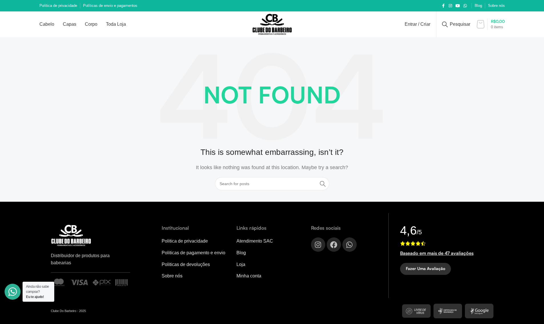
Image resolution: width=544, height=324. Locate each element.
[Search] (322, 183)
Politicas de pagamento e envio (193, 252)
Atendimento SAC (254, 241)
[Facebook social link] (443, 6)
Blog (241, 252)
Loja (240, 264)
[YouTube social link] (458, 6)
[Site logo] (272, 23)
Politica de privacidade (185, 241)
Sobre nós (172, 275)
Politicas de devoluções (186, 264)
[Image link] (71, 235)
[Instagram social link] (450, 6)
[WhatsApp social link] (465, 6)
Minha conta (248, 275)
